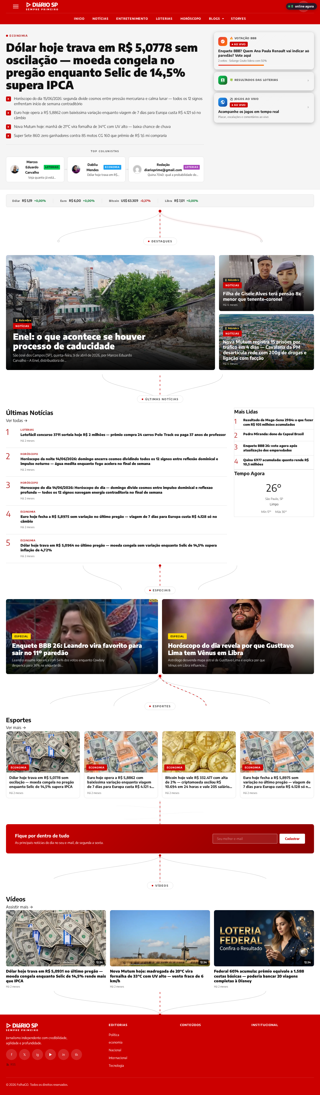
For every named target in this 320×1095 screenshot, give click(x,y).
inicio (79, 18)
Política (114, 1035)
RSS (13, 1064)
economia (115, 1042)
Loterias (164, 18)
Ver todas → (17, 420)
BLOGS (214, 18)
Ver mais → (16, 727)
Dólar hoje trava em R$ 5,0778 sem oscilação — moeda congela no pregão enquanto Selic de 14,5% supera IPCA (102, 66)
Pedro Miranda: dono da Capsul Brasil (273, 434)
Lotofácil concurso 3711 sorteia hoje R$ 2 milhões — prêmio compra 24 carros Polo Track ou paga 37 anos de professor (123, 434)
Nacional (115, 1050)
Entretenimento (132, 18)
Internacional (118, 1058)
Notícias (100, 18)
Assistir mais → (19, 906)
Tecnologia (116, 1066)
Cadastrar (292, 839)
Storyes (238, 18)
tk (76, 1055)
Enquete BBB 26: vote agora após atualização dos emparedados (270, 448)
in (63, 1055)
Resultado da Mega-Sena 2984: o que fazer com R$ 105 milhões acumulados (278, 422)
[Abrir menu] (16, 6)
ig (37, 1055)
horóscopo (190, 18)
